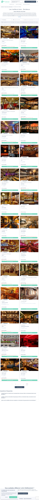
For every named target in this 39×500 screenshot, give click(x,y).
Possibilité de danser (24, 22)
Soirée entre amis (11, 4)
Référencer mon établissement (30, 1)
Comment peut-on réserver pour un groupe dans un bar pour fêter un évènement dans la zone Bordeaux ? (18, 394)
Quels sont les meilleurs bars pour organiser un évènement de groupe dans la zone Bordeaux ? (18, 400)
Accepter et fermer (13, 497)
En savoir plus (3, 495)
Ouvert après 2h (31, 22)
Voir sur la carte (19, 387)
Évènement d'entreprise (26, 4)
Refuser (6, 497)
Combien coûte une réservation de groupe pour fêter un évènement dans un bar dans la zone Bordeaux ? (18, 397)
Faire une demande (10, 47)
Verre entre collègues (18, 4)
